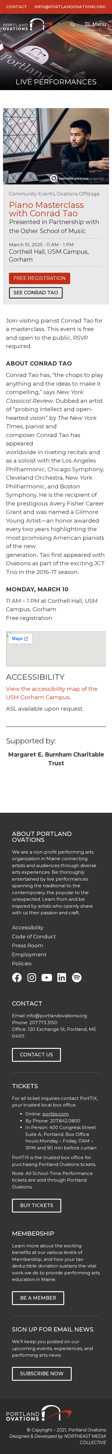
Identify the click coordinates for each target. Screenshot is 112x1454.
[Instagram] (32, 977)
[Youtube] (47, 977)
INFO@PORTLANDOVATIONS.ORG (70, 6)
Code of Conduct (34, 936)
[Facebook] (17, 977)
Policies (22, 964)
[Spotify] (77, 977)
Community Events (32, 194)
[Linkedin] (62, 977)
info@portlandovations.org (57, 1015)
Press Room (27, 946)
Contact (16, 6)
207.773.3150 (43, 1022)
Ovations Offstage (78, 194)
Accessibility (27, 927)
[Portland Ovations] (29, 24)
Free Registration (39, 278)
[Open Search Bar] (72, 24)
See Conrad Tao (35, 293)
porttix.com (55, 1114)
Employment (29, 955)
